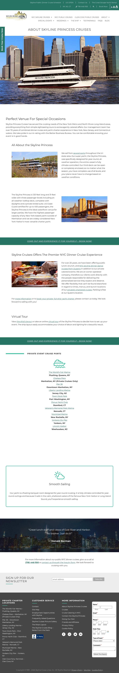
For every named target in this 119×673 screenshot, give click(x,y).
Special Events (45, 21)
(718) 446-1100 (32, 562)
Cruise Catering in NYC (71, 613)
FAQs (100, 21)
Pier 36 (59, 384)
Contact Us (82, 2)
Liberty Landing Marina (59, 390)
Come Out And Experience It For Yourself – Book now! (59, 341)
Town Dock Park (59, 396)
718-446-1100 (83, 6)
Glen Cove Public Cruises (87, 17)
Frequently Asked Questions (43, 618)
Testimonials (89, 21)
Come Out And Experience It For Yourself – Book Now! (59, 241)
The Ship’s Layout (39, 625)
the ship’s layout (24, 321)
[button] (93, 6)
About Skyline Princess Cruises (74, 606)
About (104, 17)
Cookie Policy (67, 628)
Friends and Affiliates (70, 622)
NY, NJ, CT (67, 6)
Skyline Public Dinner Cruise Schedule (45, 2)
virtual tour (53, 321)
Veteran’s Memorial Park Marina (59, 408)
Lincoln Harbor (59, 426)
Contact (35, 606)
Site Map (35, 610)
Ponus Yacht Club (59, 402)
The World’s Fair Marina (59, 372)
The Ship (75, 21)
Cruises (65, 610)
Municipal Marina (59, 414)
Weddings (61, 21)
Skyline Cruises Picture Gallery (44, 621)
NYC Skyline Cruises (40, 17)
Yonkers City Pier (59, 420)
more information (23, 299)
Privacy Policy (67, 625)
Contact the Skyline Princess (73, 616)
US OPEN (69, 2)
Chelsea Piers (59, 378)
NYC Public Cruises (64, 17)
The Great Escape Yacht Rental (104, 2)
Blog (107, 21)
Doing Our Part (68, 619)
